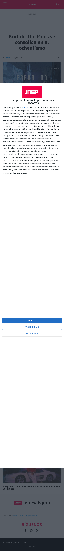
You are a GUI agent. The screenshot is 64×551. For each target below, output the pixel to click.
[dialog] (32, 275)
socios (25, 107)
